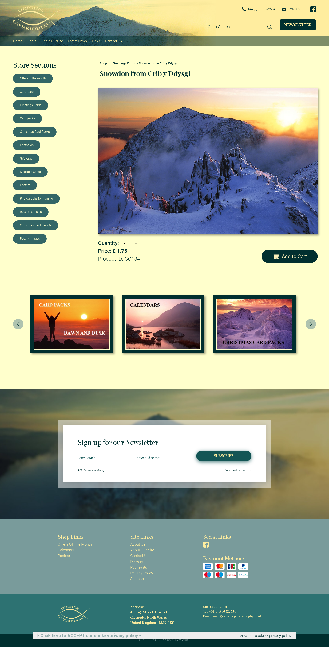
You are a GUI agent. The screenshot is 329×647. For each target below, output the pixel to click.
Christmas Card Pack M (36, 225)
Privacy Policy (141, 573)
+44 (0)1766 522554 (261, 9)
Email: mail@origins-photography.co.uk (232, 616)
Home (17, 41)
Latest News (77, 41)
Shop (103, 63)
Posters (25, 185)
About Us (137, 544)
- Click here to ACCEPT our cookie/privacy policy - (89, 635)
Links (96, 41)
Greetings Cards (30, 105)
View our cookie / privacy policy (265, 635)
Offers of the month (33, 78)
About (31, 41)
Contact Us (113, 41)
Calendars (27, 92)
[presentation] (18, 324)
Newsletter (297, 24)
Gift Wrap (26, 158)
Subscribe (224, 456)
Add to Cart (294, 256)
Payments (138, 567)
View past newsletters (238, 470)
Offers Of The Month (75, 544)
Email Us (293, 9)
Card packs (27, 118)
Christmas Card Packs (35, 132)
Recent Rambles (31, 212)
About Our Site (52, 41)
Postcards (27, 145)
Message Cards (30, 172)
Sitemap (137, 578)
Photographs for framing (36, 198)
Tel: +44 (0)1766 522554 (219, 612)
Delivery (136, 561)
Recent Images (30, 238)
